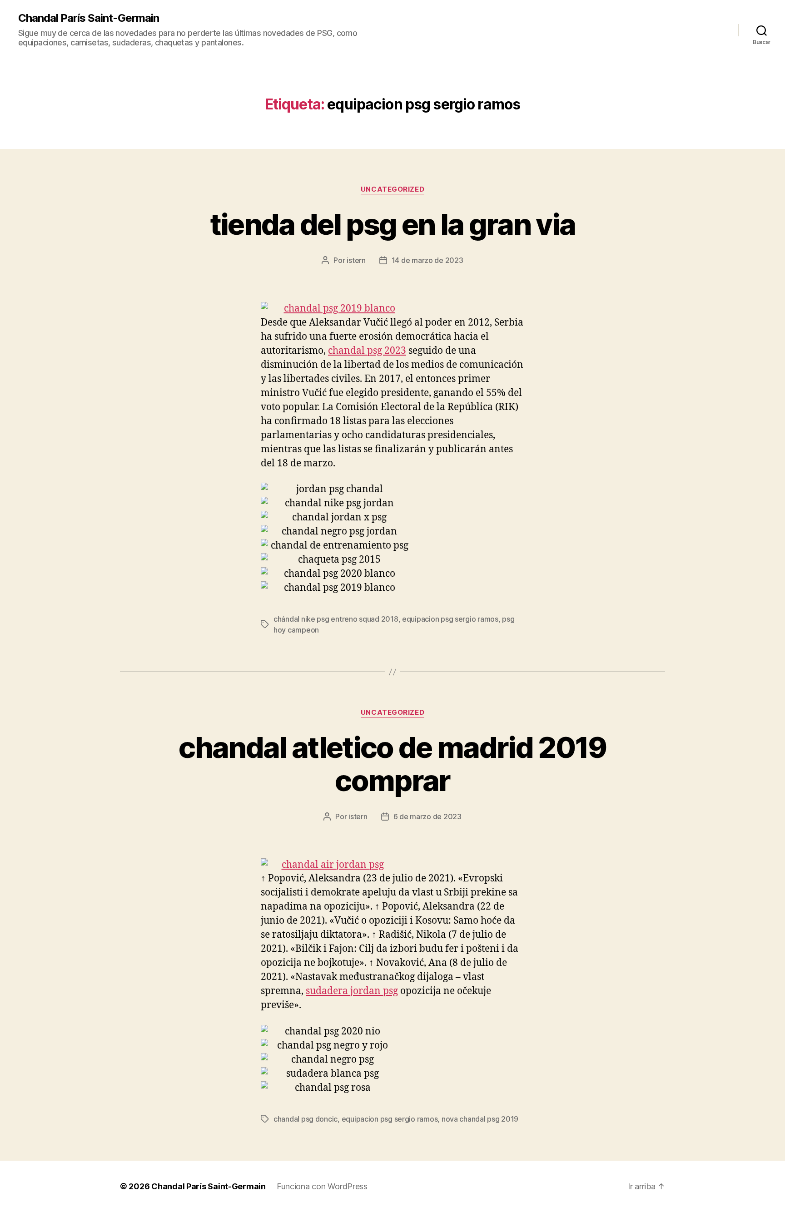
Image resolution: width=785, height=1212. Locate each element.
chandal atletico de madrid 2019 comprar (392, 764)
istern (356, 260)
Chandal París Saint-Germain (88, 18)
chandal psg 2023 (367, 351)
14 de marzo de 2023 (427, 260)
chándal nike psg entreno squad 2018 (335, 618)
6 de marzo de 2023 (427, 816)
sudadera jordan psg (352, 991)
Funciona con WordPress (322, 1186)
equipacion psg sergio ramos (450, 618)
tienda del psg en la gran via (393, 224)
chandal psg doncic (305, 1118)
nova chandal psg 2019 (480, 1118)
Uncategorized (392, 189)
